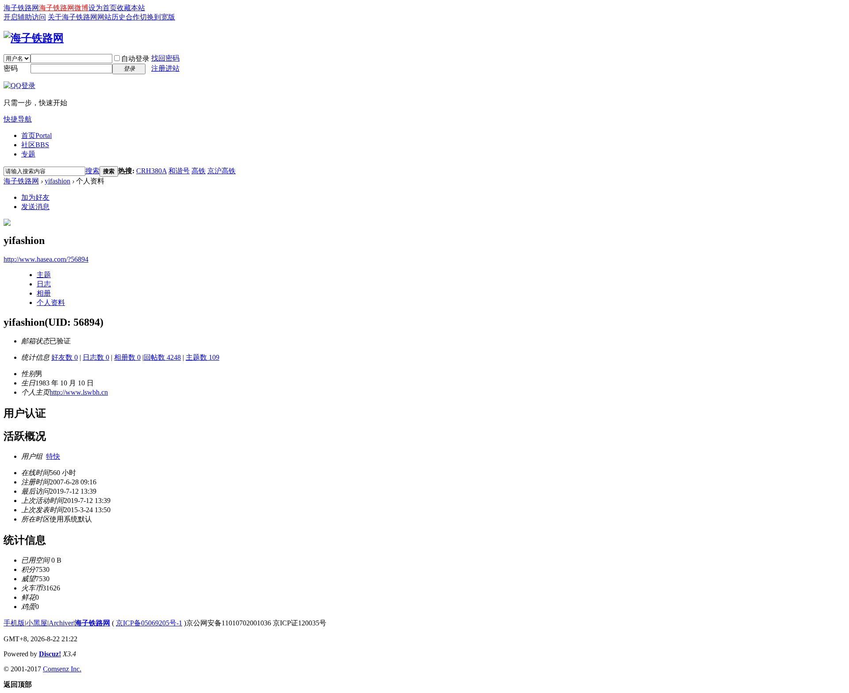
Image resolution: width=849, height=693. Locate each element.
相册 (44, 293)
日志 (44, 284)
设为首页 (102, 7)
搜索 (92, 171)
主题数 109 (202, 357)
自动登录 (135, 58)
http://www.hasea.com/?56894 (46, 259)
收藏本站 (131, 7)
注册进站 (165, 68)
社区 (35, 144)
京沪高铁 (221, 171)
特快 (53, 456)
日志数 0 (96, 357)
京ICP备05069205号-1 (149, 623)
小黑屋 (36, 623)
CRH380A (151, 171)
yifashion (57, 181)
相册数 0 (127, 357)
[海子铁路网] (34, 38)
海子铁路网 (21, 7)
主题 (44, 274)
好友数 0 (64, 357)
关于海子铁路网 (72, 17)
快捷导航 (18, 119)
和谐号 (179, 171)
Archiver (61, 623)
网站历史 (111, 17)
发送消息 (35, 206)
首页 (36, 135)
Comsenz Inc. (62, 669)
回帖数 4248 (162, 357)
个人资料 (51, 302)
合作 (133, 17)
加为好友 (35, 197)
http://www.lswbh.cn (79, 392)
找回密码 (165, 58)
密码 (11, 68)
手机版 (14, 623)
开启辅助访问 (25, 17)
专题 (28, 154)
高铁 (198, 171)
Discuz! (50, 654)
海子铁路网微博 (63, 7)
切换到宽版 (157, 17)
